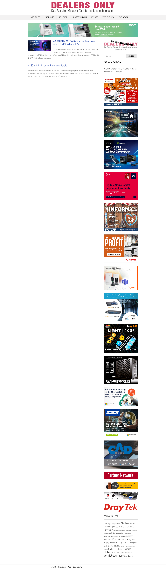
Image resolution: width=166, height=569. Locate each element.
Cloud (106, 524)
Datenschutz (77, 567)
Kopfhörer (134, 530)
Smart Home (124, 543)
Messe (106, 533)
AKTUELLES (35, 17)
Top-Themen (108, 17)
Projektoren (132, 540)
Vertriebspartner (113, 555)
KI (116, 530)
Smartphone (133, 543)
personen (129, 535)
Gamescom (124, 527)
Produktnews (120, 539)
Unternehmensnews (126, 553)
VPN (123, 556)
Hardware (107, 530)
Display (118, 524)
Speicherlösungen (120, 546)
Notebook (115, 536)
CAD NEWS (123, 17)
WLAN (126, 556)
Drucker (132, 523)
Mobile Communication (115, 533)
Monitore (130, 533)
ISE (115, 530)
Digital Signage (112, 524)
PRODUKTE (49, 17)
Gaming (130, 526)
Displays (125, 523)
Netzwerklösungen (108, 536)
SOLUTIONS (64, 17)
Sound (113, 546)
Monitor (126, 533)
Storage (106, 549)
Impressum (62, 567)
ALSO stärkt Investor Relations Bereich (48, 65)
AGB (69, 567)
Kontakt (53, 567)
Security (113, 542)
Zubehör (130, 556)
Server (119, 543)
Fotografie (118, 527)
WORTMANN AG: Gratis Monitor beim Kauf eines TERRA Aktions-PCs (74, 42)
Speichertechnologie (130, 546)
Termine (127, 549)
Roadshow (107, 543)
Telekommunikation (115, 549)
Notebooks (121, 536)
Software (107, 546)
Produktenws (107, 540)
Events (94, 17)
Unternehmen (80, 17)
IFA (112, 530)
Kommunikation (121, 530)
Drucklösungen (109, 526)
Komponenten (128, 530)
